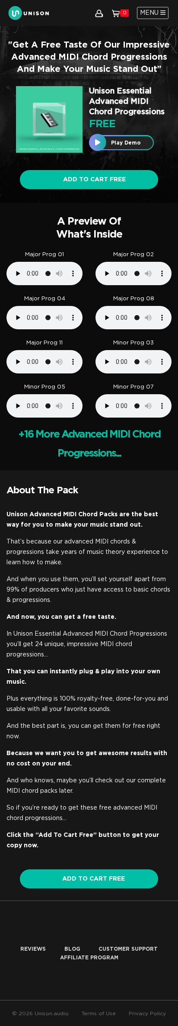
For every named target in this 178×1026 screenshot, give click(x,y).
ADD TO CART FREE (93, 879)
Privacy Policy (147, 1013)
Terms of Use (99, 1013)
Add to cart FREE (93, 180)
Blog (72, 949)
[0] (116, 13)
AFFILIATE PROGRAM (89, 957)
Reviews (33, 949)
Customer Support (128, 949)
